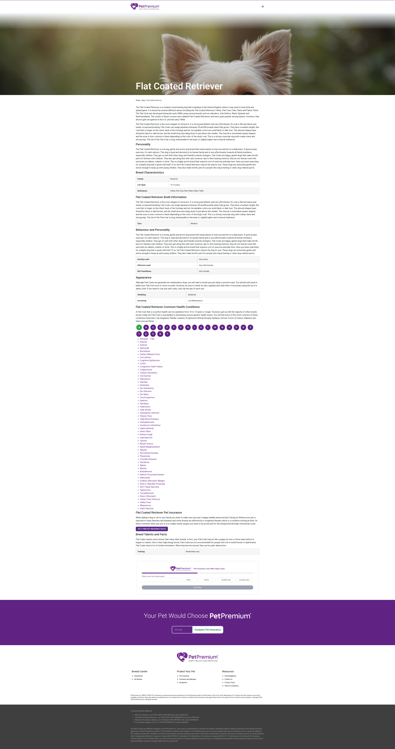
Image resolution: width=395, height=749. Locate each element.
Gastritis (144, 400)
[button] (262, 6)
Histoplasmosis (147, 422)
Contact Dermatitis (148, 373)
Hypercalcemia (147, 428)
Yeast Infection (147, 508)
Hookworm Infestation (150, 425)
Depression (145, 379)
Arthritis (143, 345)
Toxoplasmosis (147, 493)
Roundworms (146, 471)
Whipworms (145, 505)
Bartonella (144, 348)
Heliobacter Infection (149, 413)
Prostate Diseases (148, 459)
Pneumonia (145, 456)
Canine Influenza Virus (150, 354)
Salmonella (145, 477)
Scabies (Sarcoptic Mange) (152, 480)
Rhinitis (143, 468)
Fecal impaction (147, 397)
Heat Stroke (145, 410)
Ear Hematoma (147, 388)
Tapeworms (145, 490)
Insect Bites (145, 431)
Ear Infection (146, 391)
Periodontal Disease (149, 453)
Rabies (143, 465)
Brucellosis (145, 351)
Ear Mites (144, 394)
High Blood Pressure (149, 419)
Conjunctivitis (146, 369)
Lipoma (143, 440)
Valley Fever (145, 502)
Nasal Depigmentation (150, 447)
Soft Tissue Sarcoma (149, 487)
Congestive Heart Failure (151, 366)
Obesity (143, 450)
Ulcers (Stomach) (148, 496)
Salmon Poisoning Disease (152, 474)
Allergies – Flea (147, 339)
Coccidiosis (145, 357)
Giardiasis (144, 403)
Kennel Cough (146, 434)
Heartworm (145, 406)
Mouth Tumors (146, 443)
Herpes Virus (146, 416)
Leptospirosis (146, 437)
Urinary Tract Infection (150, 499)
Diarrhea (143, 382)
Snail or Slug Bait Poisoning (152, 484)
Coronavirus (145, 376)
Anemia (143, 342)
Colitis (143, 363)
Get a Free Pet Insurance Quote (152, 529)
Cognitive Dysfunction (150, 360)
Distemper (144, 385)
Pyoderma (144, 462)
